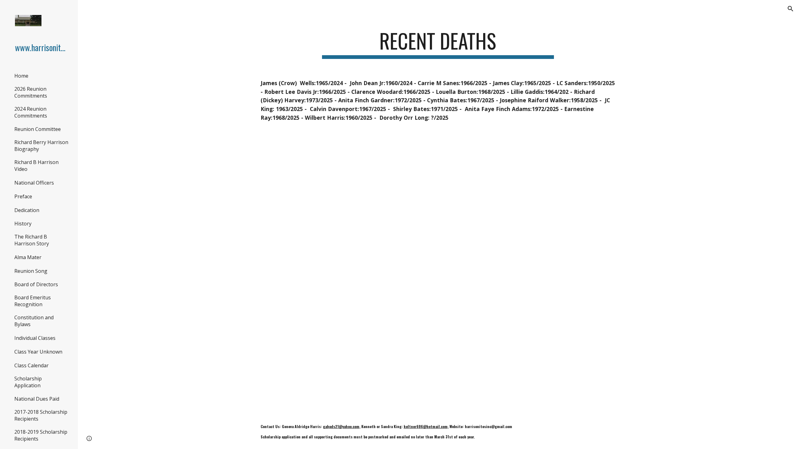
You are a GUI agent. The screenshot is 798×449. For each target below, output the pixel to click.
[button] (790, 8)
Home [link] (21, 75)
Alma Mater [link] (27, 257)
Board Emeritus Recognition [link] (32, 301)
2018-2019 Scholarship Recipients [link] (40, 435)
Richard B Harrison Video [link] (36, 165)
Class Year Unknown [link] (38, 351)
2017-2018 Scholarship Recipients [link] (40, 415)
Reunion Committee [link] (37, 129)
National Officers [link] (34, 182)
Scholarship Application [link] (28, 382)
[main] (438, 43)
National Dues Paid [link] (36, 398)
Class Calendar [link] (31, 365)
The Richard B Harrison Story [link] (31, 240)
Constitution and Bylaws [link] (34, 321)
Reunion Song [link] (30, 271)
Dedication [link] (26, 210)
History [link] (22, 223)
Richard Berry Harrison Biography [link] (41, 145)
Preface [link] (23, 196)
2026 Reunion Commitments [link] (30, 92)
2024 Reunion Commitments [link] (30, 112)
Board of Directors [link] (36, 284)
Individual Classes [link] (34, 338)
